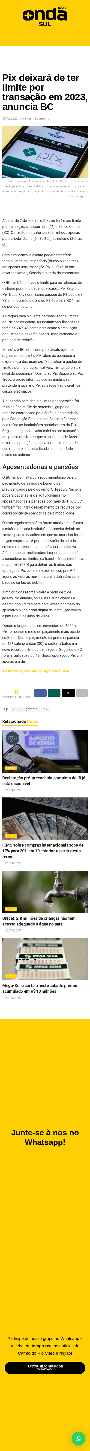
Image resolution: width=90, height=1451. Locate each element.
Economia (42, 118)
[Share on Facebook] (40, 693)
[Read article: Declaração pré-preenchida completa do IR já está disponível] (45, 751)
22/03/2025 (13, 930)
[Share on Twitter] (68, 693)
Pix (45, 709)
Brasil (29, 118)
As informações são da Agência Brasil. (36, 671)
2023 (16, 709)
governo (32, 709)
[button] (45, 37)
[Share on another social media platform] (82, 693)
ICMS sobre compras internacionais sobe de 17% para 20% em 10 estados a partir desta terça (43, 851)
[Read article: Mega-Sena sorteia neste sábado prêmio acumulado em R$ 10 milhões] (45, 959)
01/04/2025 (13, 790)
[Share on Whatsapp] (54, 693)
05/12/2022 (10, 118)
